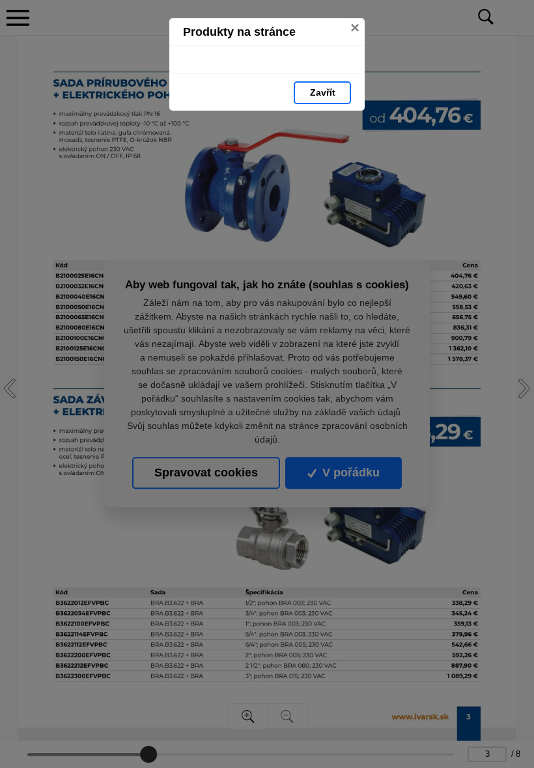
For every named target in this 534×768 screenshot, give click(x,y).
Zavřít (322, 92)
